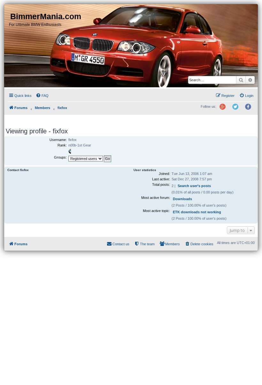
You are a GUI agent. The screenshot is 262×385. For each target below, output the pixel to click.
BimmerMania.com (45, 16)
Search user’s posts (194, 186)
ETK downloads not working (197, 212)
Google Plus (225, 109)
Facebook (250, 109)
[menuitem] (42, 95)
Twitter (238, 109)
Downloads (182, 199)
